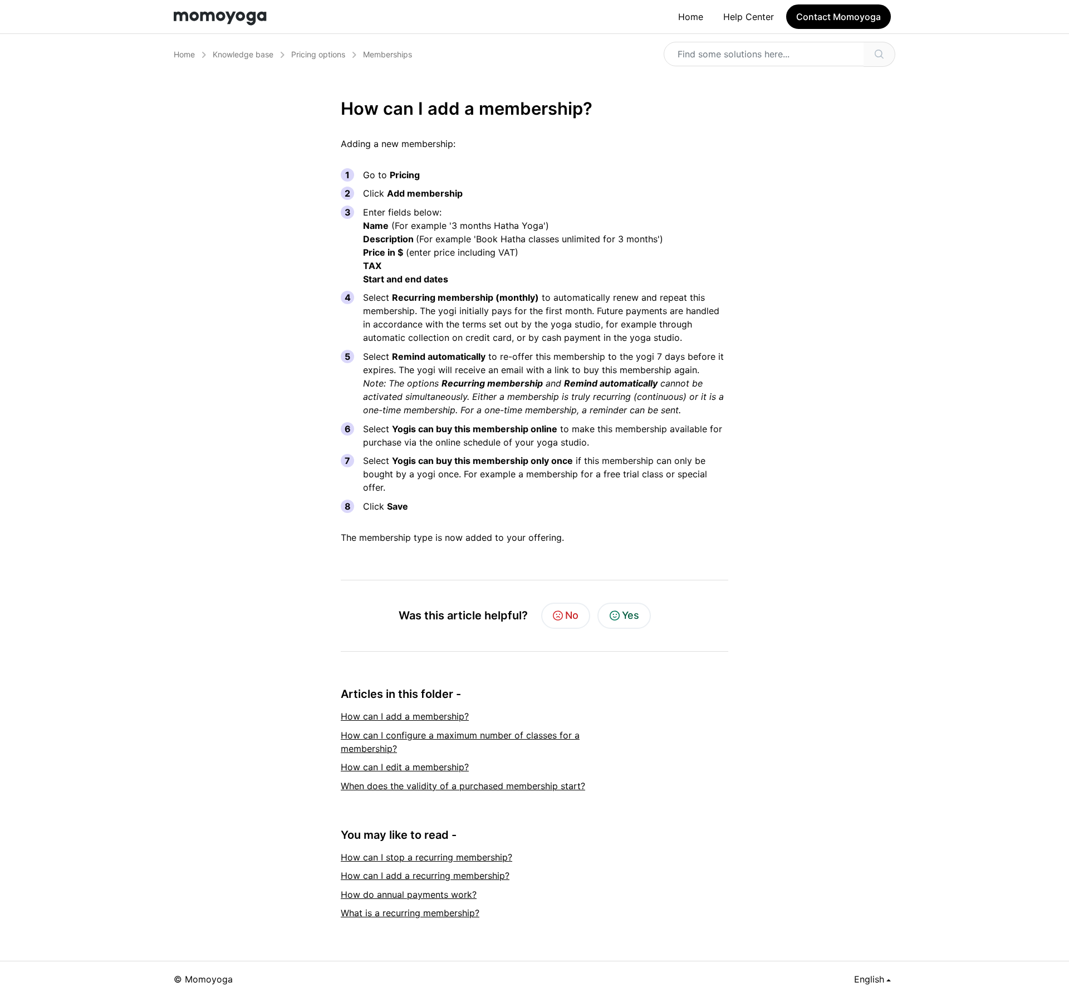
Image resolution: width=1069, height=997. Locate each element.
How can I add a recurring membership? (425, 875)
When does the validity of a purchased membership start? (463, 785)
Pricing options (318, 54)
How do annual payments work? (409, 894)
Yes (630, 615)
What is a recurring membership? (410, 912)
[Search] (879, 54)
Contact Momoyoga (838, 16)
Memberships (387, 54)
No (571, 615)
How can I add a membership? (405, 716)
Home (690, 16)
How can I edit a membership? (405, 767)
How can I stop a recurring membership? (426, 857)
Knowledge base (243, 54)
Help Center (748, 16)
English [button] (869, 979)
